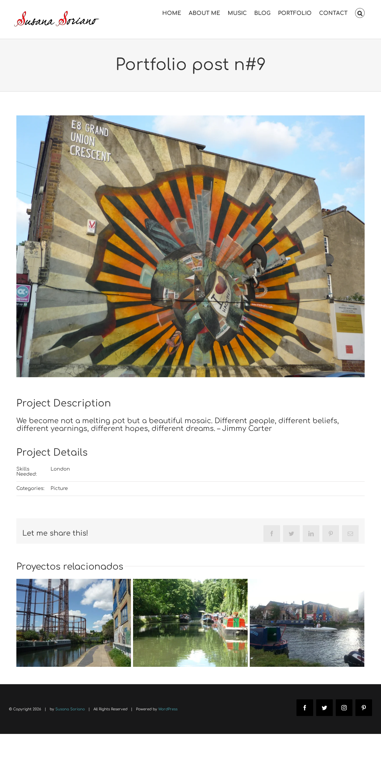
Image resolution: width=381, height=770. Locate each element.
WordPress (167, 709)
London (60, 469)
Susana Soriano (70, 709)
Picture (59, 488)
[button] (360, 12)
